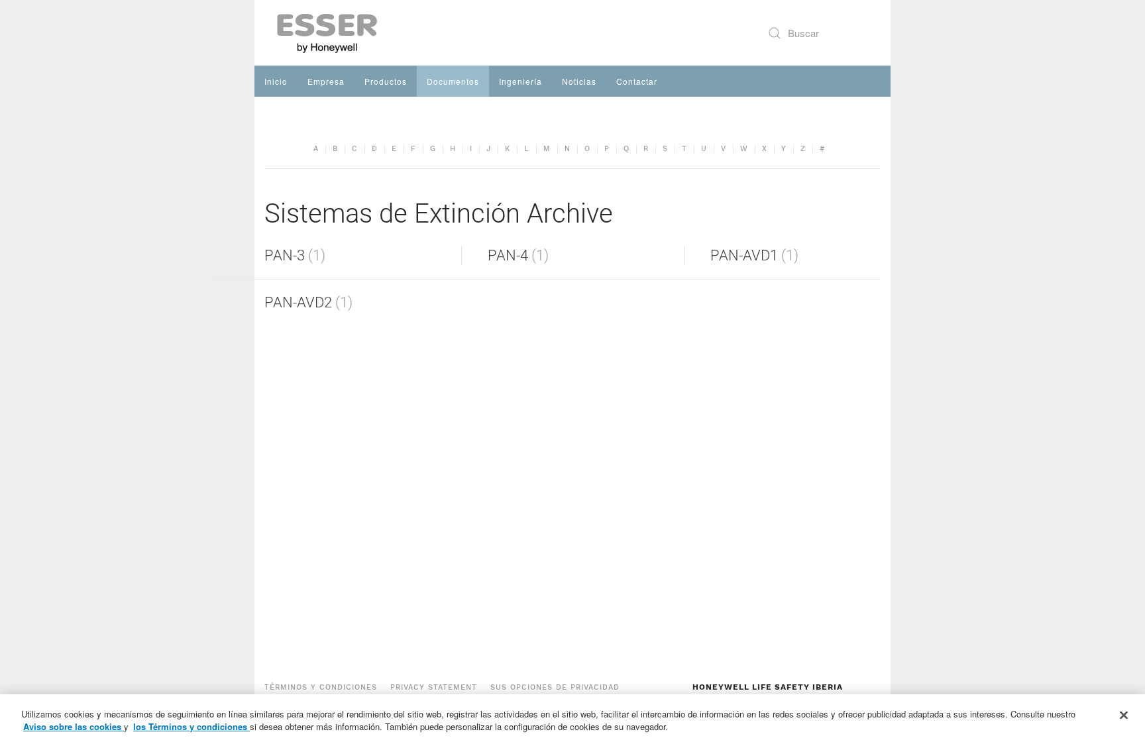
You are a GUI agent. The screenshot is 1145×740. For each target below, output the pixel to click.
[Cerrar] (1123, 715)
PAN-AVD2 (298, 302)
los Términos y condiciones (191, 726)
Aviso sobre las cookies (73, 726)
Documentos (453, 81)
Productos (385, 81)
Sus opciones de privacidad (555, 687)
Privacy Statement (433, 687)
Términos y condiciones (320, 687)
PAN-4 (508, 255)
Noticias (579, 81)
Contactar (636, 81)
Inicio (276, 81)
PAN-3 (284, 255)
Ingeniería (520, 81)
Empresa (326, 81)
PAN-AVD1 (744, 255)
